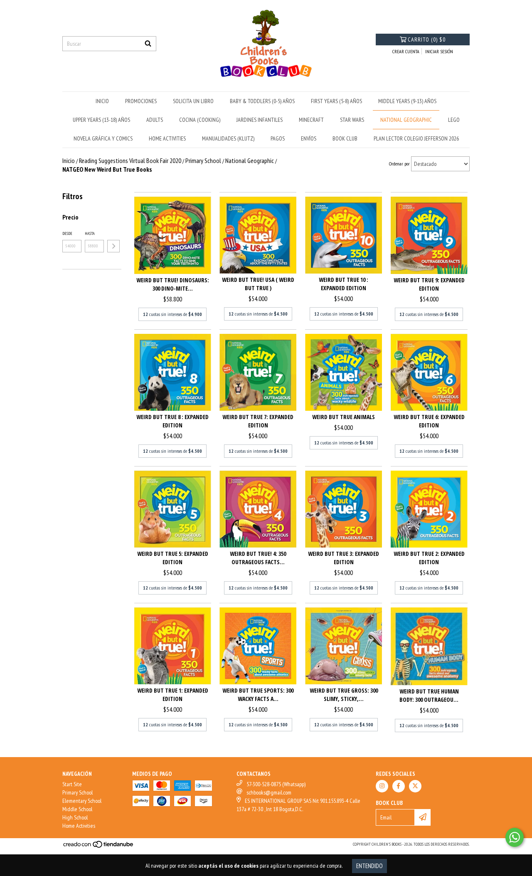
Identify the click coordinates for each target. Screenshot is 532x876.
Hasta (90, 233)
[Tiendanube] (98, 846)
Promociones (141, 101)
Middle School (77, 809)
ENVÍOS (308, 138)
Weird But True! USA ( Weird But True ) (258, 284)
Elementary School (81, 800)
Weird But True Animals (343, 417)
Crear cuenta (405, 51)
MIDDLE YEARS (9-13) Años (407, 101)
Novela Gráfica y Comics (103, 138)
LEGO (454, 119)
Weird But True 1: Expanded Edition (172, 694)
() (427, 39)
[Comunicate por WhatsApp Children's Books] (514, 837)
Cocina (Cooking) (199, 119)
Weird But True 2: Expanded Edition (429, 558)
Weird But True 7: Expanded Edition (257, 421)
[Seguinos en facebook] (398, 786)
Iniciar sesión (439, 51)
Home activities (167, 138)
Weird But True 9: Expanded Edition (429, 284)
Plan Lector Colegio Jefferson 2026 (416, 138)
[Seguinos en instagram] (382, 786)
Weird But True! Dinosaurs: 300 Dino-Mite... (172, 284)
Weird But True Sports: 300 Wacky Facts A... (257, 694)
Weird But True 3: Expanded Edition (343, 558)
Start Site (72, 784)
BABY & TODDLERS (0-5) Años (262, 101)
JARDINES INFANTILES (259, 119)
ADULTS (154, 119)
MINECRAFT (311, 119)
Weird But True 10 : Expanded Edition (343, 284)
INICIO (102, 101)
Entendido (369, 866)
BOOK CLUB (344, 138)
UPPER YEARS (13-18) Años (101, 119)
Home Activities (78, 825)
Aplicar (113, 246)
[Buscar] (148, 43)
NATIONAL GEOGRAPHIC (406, 119)
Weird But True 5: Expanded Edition (172, 558)
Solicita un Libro (193, 101)
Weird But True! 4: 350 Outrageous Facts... (258, 558)
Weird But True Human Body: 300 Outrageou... (429, 695)
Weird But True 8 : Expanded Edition (172, 421)
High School (75, 817)
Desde (67, 233)
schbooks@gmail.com (268, 792)
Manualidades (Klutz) (228, 138)
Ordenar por (399, 163)
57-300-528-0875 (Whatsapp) (275, 784)
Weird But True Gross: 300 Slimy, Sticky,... (344, 694)
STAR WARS (352, 119)
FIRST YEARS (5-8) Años (336, 101)
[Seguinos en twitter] (415, 786)
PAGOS (278, 138)
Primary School (77, 792)
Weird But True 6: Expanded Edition (429, 421)
